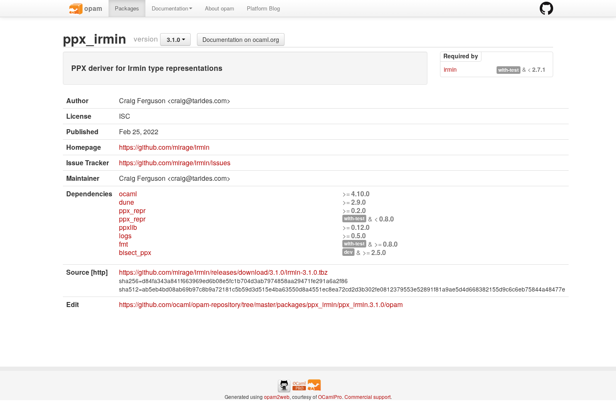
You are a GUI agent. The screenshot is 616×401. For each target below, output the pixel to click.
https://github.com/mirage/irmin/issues (174, 162)
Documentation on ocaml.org (240, 39)
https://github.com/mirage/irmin (164, 147)
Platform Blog (263, 8)
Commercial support (367, 396)
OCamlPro (330, 396)
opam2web (277, 396)
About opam (219, 8)
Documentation (170, 8)
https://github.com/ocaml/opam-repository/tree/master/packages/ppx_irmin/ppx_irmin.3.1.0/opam (261, 304)
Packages (127, 8)
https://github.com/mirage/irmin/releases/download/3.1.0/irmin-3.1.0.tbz (223, 272)
